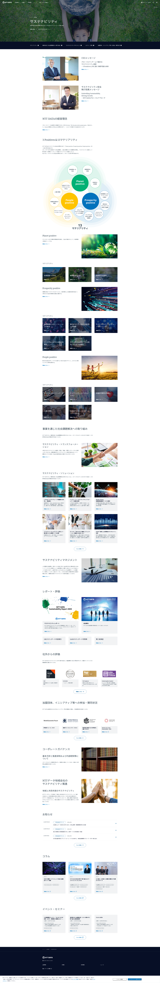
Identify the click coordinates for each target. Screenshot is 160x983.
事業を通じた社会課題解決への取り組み (51, 45)
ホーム (31, 17)
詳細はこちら (84, 69)
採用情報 (29, 2)
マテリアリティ (33, 45)
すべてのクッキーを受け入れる (135, 979)
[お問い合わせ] (157, 2)
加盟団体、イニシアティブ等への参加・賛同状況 (109, 45)
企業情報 (16, 2)
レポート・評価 (88, 45)
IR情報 (23, 2)
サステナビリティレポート (43, 29)
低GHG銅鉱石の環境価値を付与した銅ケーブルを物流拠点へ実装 (67, 831)
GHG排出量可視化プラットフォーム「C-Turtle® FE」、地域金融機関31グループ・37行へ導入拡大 (75, 838)
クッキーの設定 (120, 979)
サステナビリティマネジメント (73, 45)
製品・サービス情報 (43, 2)
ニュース (35, 2)
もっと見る (79, 549)
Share (156, 7)
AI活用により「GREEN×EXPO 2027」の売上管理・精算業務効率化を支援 (69, 825)
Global (48, 960)
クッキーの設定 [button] (75, 979)
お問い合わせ (32, 29)
